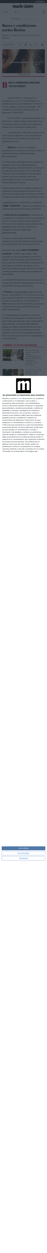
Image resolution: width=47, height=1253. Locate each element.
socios (19, 398)
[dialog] (23, 814)
